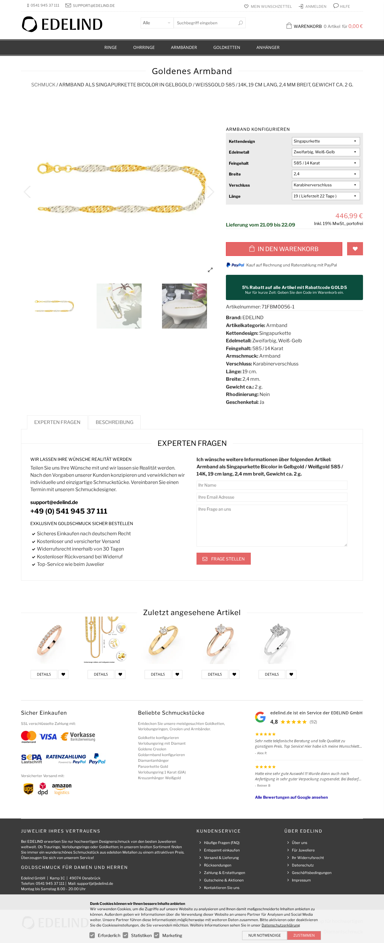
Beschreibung (115, 422)
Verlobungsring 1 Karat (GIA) (162, 772)
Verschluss (239, 185)
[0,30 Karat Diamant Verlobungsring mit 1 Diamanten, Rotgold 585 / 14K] (220, 640)
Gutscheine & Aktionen (224, 880)
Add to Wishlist (355, 248)
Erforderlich (109, 935)
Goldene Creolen (152, 749)
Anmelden (316, 6)
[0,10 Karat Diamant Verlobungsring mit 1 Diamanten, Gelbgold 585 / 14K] (163, 640)
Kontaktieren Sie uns (221, 887)
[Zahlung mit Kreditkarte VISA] (47, 736)
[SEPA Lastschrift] (31, 758)
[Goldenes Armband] (106, 640)
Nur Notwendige (264, 935)
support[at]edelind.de (95, 883)
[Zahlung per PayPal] (97, 758)
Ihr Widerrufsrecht (308, 857)
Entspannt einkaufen (222, 850)
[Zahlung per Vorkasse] (77, 736)
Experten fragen (57, 422)
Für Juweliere (303, 850)
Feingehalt (239, 163)
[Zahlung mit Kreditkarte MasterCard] (28, 736)
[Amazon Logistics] (61, 788)
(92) (313, 721)
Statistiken (141, 935)
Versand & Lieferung (221, 857)
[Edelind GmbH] (66, 31)
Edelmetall (239, 152)
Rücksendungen (217, 865)
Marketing (172, 935)
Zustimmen (304, 935)
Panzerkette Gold (153, 766)
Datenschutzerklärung (281, 925)
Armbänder (184, 47)
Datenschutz (303, 865)
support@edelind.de (94, 5)
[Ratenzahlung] (66, 758)
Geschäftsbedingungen (312, 872)
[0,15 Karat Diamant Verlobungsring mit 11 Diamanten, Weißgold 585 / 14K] (277, 640)
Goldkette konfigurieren (158, 737)
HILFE (345, 6)
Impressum (301, 880)
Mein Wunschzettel (272, 6)
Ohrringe (144, 47)
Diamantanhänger (153, 760)
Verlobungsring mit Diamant (162, 743)
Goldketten (226, 47)
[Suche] (241, 22)
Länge (235, 196)
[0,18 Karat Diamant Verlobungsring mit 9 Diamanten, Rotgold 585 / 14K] (49, 640)
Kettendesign (242, 141)
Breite (235, 174)
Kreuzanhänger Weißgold (159, 778)
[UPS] (28, 788)
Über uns (299, 842)
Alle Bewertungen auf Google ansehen (291, 797)
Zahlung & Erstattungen (224, 872)
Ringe (110, 47)
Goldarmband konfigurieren (161, 754)
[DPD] (43, 788)
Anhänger (268, 47)
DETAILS (44, 674)
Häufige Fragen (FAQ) (221, 842)
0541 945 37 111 (45, 5)
